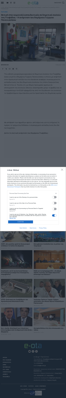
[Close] (62, 170)
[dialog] (33, 199)
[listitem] (33, 193)
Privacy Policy (42, 228)
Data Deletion (23, 228)
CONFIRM (20, 221)
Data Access (33, 228)
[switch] (54, 197)
